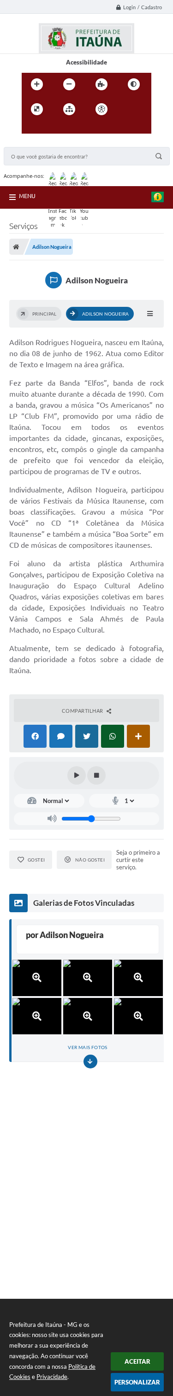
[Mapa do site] (69, 109)
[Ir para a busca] (51, 128)
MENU (27, 196)
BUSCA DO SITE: (31, 142)
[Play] (76, 775)
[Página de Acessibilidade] (101, 109)
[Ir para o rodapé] (71, 128)
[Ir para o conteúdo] (128, 109)
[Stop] (96, 775)
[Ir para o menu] (31, 128)
